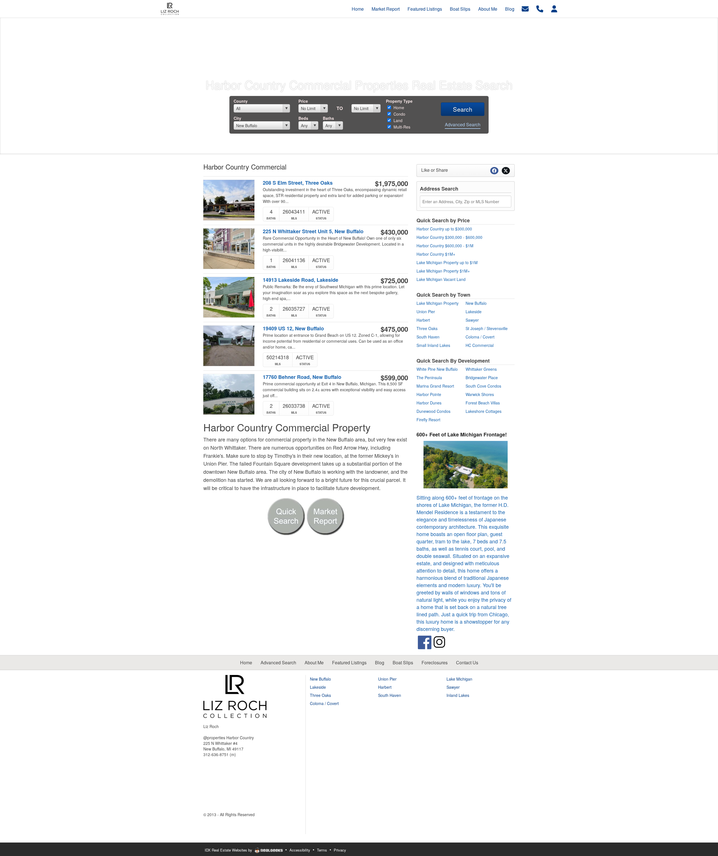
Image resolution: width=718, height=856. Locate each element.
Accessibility (299, 850)
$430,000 (394, 231)
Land (397, 120)
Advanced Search (462, 124)
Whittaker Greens (481, 369)
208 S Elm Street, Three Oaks (298, 183)
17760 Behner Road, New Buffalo (302, 377)
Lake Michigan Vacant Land (441, 279)
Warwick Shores (480, 394)
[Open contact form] (525, 8)
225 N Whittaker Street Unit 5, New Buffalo (313, 231)
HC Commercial (480, 345)
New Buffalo (476, 303)
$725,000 (394, 280)
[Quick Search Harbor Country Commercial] (286, 514)
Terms (322, 850)
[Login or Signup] (554, 8)
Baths (328, 118)
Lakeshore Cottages (483, 411)
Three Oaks (427, 328)
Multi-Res (401, 127)
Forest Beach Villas (483, 403)
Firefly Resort (428, 419)
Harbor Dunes (428, 403)
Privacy (340, 850)
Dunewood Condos (433, 411)
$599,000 (394, 377)
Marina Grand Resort (435, 386)
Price (303, 101)
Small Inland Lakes (433, 345)
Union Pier (425, 311)
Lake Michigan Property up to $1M (447, 262)
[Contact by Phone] (539, 8)
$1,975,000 (391, 183)
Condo (398, 114)
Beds (303, 118)
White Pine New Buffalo (437, 369)
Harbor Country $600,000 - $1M (444, 245)
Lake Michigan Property (437, 303)
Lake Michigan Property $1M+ (443, 271)
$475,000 (394, 329)
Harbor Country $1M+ (435, 254)
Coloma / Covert (480, 337)
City (237, 118)
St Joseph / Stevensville (487, 328)
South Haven (427, 337)
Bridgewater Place (482, 377)
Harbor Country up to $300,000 (444, 229)
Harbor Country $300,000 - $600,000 (449, 237)
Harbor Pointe (428, 394)
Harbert (423, 320)
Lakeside (474, 311)
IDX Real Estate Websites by (229, 850)
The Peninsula (429, 377)
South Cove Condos (483, 386)
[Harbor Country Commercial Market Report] (325, 514)
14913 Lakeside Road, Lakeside (300, 280)
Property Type (399, 101)
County (241, 101)
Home (398, 107)
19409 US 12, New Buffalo (293, 328)
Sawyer (472, 320)
